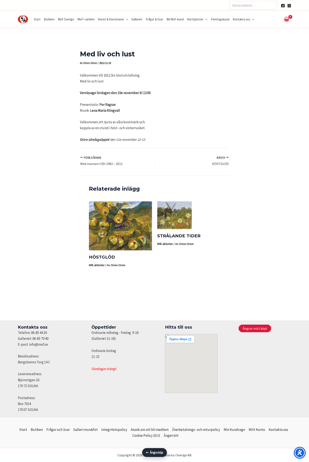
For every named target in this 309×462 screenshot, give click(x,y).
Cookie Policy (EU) (146, 435)
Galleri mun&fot (85, 429)
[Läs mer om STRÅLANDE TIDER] (174, 214)
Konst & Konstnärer (111, 19)
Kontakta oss (241, 19)
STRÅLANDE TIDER (179, 235)
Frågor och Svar (58, 429)
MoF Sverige (66, 19)
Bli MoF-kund (175, 19)
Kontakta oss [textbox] (33, 327)
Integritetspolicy (114, 429)
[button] (126, 19)
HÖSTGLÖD (102, 257)
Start (37, 19)
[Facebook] (283, 6)
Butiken (49, 19)
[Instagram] (289, 6)
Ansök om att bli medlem (150, 429)
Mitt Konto (257, 429)
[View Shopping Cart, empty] (286, 19)
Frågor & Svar (154, 19)
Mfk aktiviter (97, 265)
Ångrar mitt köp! (255, 328)
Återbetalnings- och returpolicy (196, 429)
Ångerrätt (171, 435)
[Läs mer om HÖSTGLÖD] (120, 225)
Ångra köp (154, 452)
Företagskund (220, 19)
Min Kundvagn (234, 429)
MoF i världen (86, 19)
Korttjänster (195, 19)
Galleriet (136, 19)
